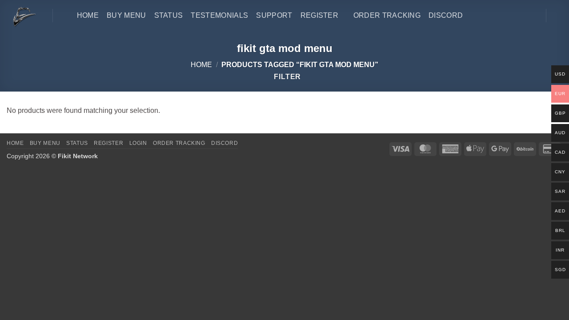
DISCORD (224, 143)
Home (201, 64)
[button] (557, 15)
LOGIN (138, 143)
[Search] (64, 15)
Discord (446, 15)
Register (320, 15)
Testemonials (219, 15)
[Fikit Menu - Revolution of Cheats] (23, 16)
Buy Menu (126, 15)
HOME (88, 15)
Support (274, 15)
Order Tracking (387, 15)
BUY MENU (45, 143)
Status (168, 15)
